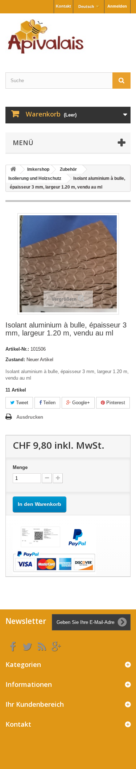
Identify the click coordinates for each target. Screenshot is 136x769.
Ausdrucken (29, 417)
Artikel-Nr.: (17, 349)
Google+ (80, 402)
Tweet (21, 402)
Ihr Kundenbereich (34, 704)
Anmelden (117, 6)
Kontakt (63, 6)
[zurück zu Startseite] (13, 169)
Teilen (48, 402)
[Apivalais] (68, 36)
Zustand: (15, 359)
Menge (20, 467)
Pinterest (115, 402)
